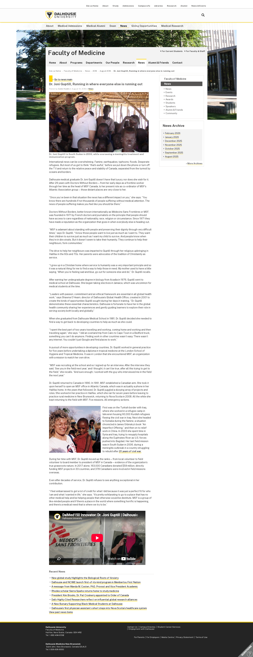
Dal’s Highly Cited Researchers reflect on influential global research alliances (94, 599)
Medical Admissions (70, 26)
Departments (94, 62)
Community (171, 113)
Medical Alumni (95, 26)
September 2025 (174, 152)
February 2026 (172, 133)
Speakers (171, 106)
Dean (113, 26)
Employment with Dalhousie (141, 629)
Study (115, 6)
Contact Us (132, 627)
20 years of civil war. (130, 451)
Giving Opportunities (144, 26)
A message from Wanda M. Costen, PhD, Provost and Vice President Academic (94, 586)
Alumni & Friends (158, 62)
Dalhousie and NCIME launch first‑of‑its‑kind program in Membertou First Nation (96, 582)
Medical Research (172, 26)
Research (171, 6)
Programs (76, 62)
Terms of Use (201, 637)
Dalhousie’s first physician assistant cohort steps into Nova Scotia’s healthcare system (99, 608)
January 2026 (172, 137)
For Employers (152, 637)
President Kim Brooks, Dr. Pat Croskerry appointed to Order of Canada (90, 595)
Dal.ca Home (92, 6)
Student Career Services (168, 627)
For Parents (139, 637)
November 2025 (173, 145)
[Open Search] (203, 15)
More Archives (194, 163)
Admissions (128, 6)
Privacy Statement (184, 637)
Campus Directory (147, 627)
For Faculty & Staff (195, 51)
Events (169, 92)
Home (52, 62)
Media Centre (167, 637)
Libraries (158, 6)
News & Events (198, 6)
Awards (169, 99)
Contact (177, 62)
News (123, 26)
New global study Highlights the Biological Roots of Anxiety (85, 578)
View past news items (61, 612)
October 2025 (172, 148)
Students (170, 103)
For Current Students (172, 51)
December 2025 (173, 141)
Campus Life (144, 6)
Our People (112, 62)
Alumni (184, 6)
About (105, 6)
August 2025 (171, 156)
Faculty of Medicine (76, 52)
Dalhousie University (61, 15)
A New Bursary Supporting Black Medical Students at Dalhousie (87, 604)
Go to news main (63, 79)
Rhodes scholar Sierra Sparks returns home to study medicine (85, 591)
